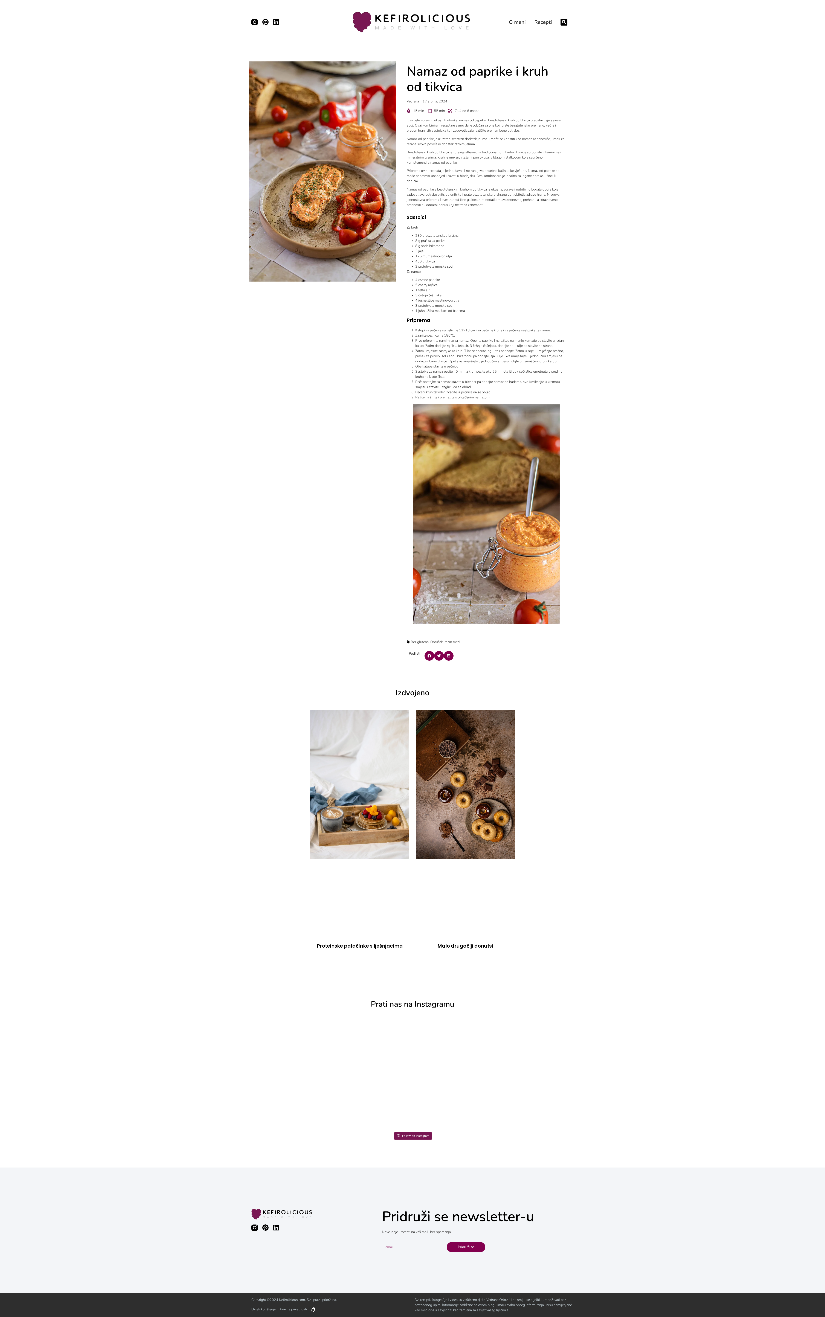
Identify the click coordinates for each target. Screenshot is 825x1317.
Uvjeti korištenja (263, 1309)
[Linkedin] (276, 22)
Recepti (543, 22)
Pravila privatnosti (293, 1309)
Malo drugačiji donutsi (465, 946)
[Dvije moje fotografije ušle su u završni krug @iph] (515, 1072)
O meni (517, 22)
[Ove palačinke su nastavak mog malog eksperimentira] (310, 1072)
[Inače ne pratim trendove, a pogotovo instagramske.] (719, 1072)
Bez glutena (420, 642)
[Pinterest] (265, 22)
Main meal (452, 642)
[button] (564, 22)
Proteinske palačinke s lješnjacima (360, 946)
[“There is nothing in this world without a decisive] (105, 1072)
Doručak (436, 642)
